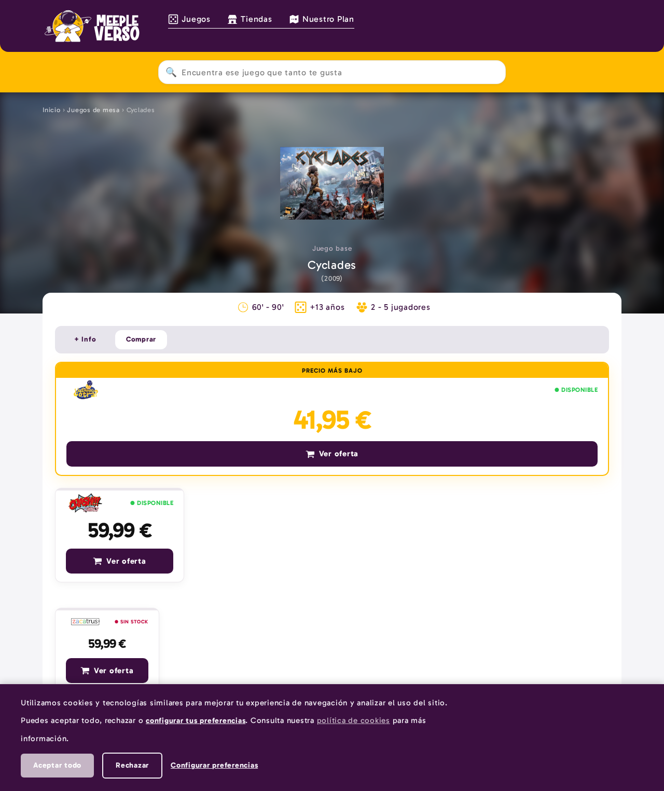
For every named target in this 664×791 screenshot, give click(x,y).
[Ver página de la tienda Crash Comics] (85, 503)
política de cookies (353, 720)
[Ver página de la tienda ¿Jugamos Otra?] (85, 390)
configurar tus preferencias (195, 720)
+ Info (85, 339)
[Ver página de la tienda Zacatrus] (85, 622)
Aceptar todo (57, 765)
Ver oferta (339, 453)
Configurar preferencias (214, 765)
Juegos (196, 19)
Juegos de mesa (93, 110)
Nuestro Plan (328, 19)
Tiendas (256, 19)
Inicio (52, 110)
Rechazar (132, 765)
